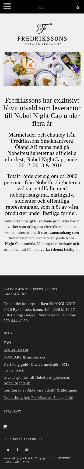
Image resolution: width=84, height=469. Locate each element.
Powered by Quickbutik (18, 458)
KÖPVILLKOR (16, 350)
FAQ (7, 342)
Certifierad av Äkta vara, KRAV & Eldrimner (40, 390)
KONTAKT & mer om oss (25, 357)
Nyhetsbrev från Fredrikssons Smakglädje (38, 397)
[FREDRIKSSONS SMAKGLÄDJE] (42, 34)
